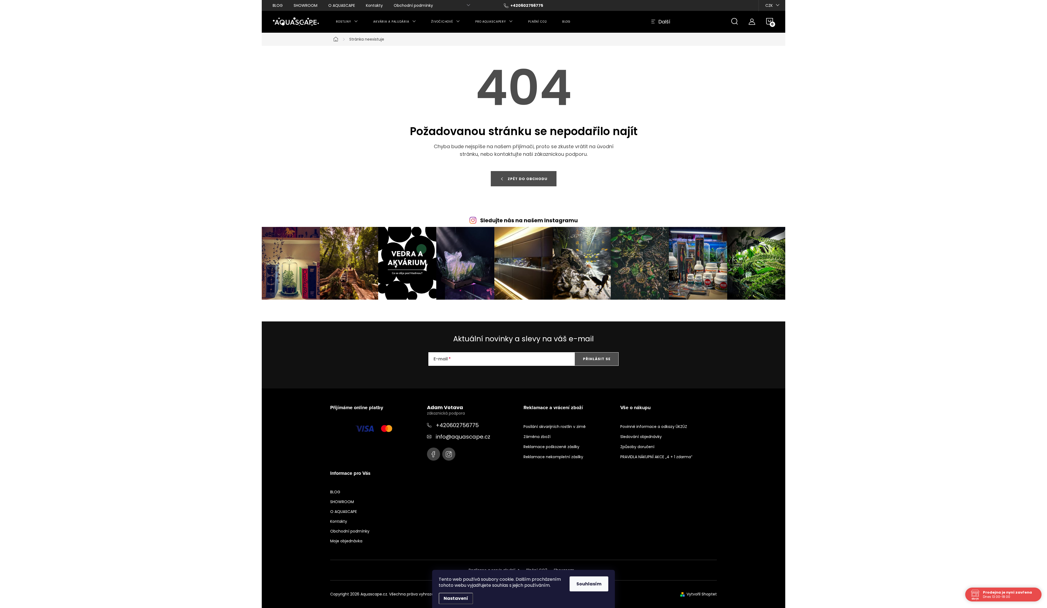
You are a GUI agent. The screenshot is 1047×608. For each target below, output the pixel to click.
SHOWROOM (305, 5)
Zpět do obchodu (527, 178)
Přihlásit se (596, 358)
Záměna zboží (537, 436)
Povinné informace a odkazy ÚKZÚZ (653, 426)
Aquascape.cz (433, 454)
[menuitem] (347, 22)
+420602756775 (457, 425)
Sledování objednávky (641, 436)
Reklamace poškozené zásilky (551, 446)
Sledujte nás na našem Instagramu (529, 220)
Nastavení (456, 598)
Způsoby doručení (637, 446)
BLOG (278, 5)
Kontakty (374, 5)
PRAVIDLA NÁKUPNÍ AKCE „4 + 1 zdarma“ (656, 457)
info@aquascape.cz (463, 436)
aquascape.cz (448, 454)
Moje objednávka (346, 541)
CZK (769, 5)
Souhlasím (588, 584)
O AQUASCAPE (341, 5)
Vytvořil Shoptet (702, 594)
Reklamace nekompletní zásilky (553, 457)
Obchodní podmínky (413, 5)
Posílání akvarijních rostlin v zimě (555, 426)
